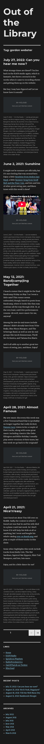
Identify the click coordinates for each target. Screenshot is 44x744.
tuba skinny (12, 152)
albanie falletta (31, 467)
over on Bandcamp (25, 536)
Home (8, 652)
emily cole (7, 251)
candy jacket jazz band (30, 239)
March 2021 (11, 733)
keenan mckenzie (10, 384)
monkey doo (15, 136)
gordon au (32, 126)
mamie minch (19, 265)
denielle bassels (15, 594)
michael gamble (34, 388)
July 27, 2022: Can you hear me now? (21, 62)
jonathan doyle (8, 260)
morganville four (26, 608)
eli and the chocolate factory (26, 249)
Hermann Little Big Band (25, 129)
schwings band (23, 393)
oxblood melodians (18, 610)
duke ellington (18, 484)
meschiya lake (22, 388)
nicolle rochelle (23, 267)
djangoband (27, 246)
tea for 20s (26, 495)
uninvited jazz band (31, 152)
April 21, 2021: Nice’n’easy (14, 509)
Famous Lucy (9, 427)
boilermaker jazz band (11, 472)
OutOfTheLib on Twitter (17, 665)
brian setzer (16, 239)
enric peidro (7, 596)
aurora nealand (31, 235)
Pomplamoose (18, 140)
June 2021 (10, 724)
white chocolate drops (11, 154)
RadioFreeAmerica (14, 662)
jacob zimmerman (20, 381)
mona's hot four (30, 265)
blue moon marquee (23, 237)
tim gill (24, 398)
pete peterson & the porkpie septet (16, 613)
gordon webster (9, 129)
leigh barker (12, 603)
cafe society (15, 474)
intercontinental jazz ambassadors (15, 599)
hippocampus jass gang (18, 256)
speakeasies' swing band (12, 495)
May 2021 (10, 727)
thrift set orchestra (15, 398)
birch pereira (31, 470)
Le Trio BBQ (27, 133)
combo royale (34, 244)
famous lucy (14, 486)
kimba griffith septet (24, 384)
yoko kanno (29, 622)
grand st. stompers (17, 491)
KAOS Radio (11, 656)
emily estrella (16, 251)
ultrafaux (20, 152)
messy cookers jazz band (20, 606)
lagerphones (29, 491)
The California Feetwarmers (22, 145)
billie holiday (21, 470)
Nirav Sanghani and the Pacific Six (23, 138)
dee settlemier (28, 481)
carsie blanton (26, 477)
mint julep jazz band (17, 391)
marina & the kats (9, 388)
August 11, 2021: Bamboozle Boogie (21, 696)
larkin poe (16, 263)
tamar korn (33, 267)
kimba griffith (30, 131)
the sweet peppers (15, 620)
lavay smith (25, 386)
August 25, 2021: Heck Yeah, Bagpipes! (22, 690)
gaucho (25, 126)
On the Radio (19, 117)
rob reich (14, 393)
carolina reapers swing (16, 119)
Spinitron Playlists (14, 659)
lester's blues (25, 263)
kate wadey (7, 263)
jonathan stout (33, 381)
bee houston (12, 470)
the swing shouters (19, 150)
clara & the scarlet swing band (18, 244)
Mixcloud (10, 668)
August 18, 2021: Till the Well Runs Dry (23, 693)
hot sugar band (32, 256)
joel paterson (29, 258)
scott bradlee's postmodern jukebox (23, 493)
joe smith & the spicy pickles (13, 258)
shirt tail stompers (21, 615)
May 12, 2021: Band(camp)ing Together (16, 280)
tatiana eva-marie (26, 395)
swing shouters (14, 617)
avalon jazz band (9, 237)
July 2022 (10, 714)
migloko (6, 391)
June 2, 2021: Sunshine (21, 164)
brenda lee (25, 472)
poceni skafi (7, 140)
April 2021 (10, 730)
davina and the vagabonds (13, 246)
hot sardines (30, 596)
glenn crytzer (18, 253)
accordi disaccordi (32, 589)
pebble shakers (31, 610)
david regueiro (34, 479)
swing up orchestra (28, 617)
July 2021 (9, 720)
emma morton (29, 484)
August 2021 (11, 717)
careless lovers (8, 592)
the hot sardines (19, 147)
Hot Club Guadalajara (17, 131)
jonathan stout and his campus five (27, 260)
